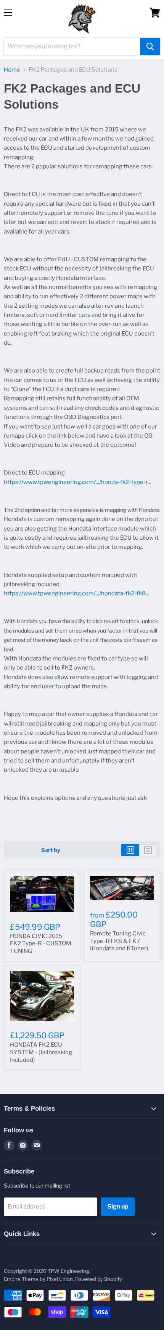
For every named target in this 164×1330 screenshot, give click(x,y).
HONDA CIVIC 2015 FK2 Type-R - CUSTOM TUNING (40, 943)
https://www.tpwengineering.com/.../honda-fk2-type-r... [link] (77, 482)
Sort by (50, 850)
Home (12, 70)
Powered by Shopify (98, 1279)
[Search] (150, 46)
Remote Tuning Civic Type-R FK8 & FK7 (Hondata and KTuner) (119, 941)
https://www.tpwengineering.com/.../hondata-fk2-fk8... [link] (76, 593)
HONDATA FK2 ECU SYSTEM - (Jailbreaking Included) (41, 1052)
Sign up (118, 1206)
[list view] (148, 850)
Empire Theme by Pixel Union (38, 1279)
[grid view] (130, 850)
